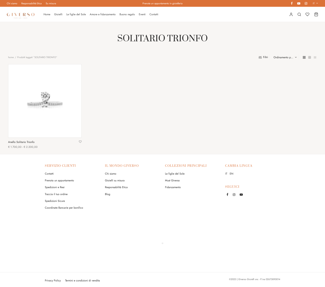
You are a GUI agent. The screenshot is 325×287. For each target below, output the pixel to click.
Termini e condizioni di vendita (82, 280)
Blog (107, 194)
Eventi (142, 14)
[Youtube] (298, 3)
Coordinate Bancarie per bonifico (64, 208)
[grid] (304, 57)
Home (47, 14)
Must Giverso (172, 180)
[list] (315, 57)
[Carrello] (316, 14)
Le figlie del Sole (76, 14)
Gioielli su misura (115, 180)
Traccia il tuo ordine (56, 194)
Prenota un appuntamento (59, 180)
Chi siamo (12, 3)
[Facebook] (291, 3)
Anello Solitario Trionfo (21, 142)
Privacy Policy (53, 280)
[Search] (299, 14)
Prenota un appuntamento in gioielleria (162, 3)
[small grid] (309, 57)
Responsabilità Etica (31, 3)
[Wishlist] (307, 14)
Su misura (51, 3)
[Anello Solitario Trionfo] (44, 100)
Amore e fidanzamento (103, 14)
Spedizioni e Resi (54, 187)
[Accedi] (291, 14)
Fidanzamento (173, 187)
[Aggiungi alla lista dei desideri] (80, 141)
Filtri (265, 57)
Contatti (153, 14)
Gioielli (58, 14)
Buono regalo (127, 14)
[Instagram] (306, 3)
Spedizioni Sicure (55, 201)
